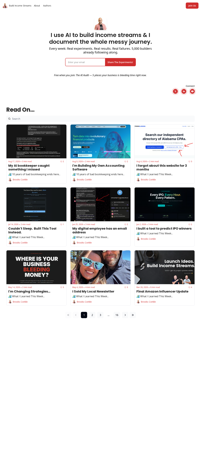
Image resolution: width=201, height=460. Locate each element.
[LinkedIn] (184, 91)
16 (116, 315)
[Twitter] (175, 91)
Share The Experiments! (120, 62)
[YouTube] (192, 91)
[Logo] (5, 5)
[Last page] (133, 315)
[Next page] (125, 315)
